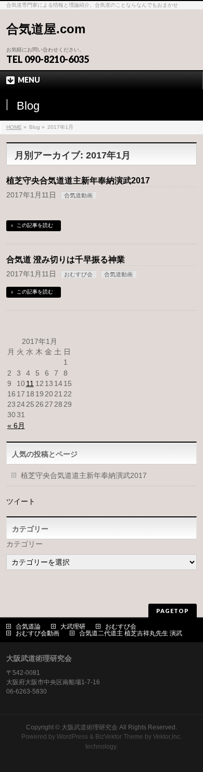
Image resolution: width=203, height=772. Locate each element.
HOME (14, 127)
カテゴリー (24, 544)
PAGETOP (172, 610)
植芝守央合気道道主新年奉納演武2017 (78, 180)
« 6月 (16, 425)
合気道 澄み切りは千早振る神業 (65, 259)
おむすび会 (78, 274)
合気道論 (28, 626)
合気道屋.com (45, 29)
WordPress (72, 736)
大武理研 (72, 626)
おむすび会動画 (37, 633)
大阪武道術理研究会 (89, 727)
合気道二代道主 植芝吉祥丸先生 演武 (130, 633)
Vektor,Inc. (167, 736)
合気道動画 (78, 195)
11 (30, 383)
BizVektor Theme (119, 736)
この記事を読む (35, 225)
